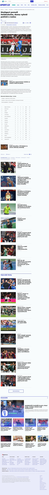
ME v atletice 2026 (19, 462)
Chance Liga (20, 217)
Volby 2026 (3, 458)
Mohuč (28, 157)
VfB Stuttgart (18, 157)
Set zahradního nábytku (27, 469)
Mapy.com (9, 468)
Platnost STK (42, 464)
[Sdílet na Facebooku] (29, 154)
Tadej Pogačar (12, 462)
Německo (11, 80)
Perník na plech (27, 464)
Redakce (41, 475)
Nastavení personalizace (43, 489)
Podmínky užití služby (43, 483)
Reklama (41, 481)
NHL (17, 464)
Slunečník (19, 469)
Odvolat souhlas (42, 488)
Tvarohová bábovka (27, 462)
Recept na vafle (27, 463)
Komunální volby (4, 464)
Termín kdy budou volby (5, 462)
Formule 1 (18, 463)
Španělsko (19, 347)
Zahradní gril (33, 469)
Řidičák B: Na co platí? (43, 462)
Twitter (41, 480)
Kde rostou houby (19, 468)
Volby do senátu (4, 463)
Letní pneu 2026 (42, 458)
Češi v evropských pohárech (31, 468)
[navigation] (1, 1)
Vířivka (36, 469)
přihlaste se (16, 22)
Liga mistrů (19, 162)
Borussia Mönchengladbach (5, 158)
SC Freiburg (13, 158)
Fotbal (9, 157)
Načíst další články (16, 391)
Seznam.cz (46, 1)
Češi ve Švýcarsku (34, 462)
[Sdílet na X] (30, 154)
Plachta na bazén (11, 469)
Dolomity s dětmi (34, 464)
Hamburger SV (23, 157)
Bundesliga (13, 157)
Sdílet (28, 22)
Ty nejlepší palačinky (28, 458)
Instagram (41, 479)
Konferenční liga (20, 306)
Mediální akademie (42, 487)
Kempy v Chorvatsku (35, 458)
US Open (19, 203)
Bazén (7, 469)
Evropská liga (20, 231)
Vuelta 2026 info (12, 458)
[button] (16, 45)
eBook (25, 22)
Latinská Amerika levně (35, 463)
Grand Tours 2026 (12, 464)
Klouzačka (22, 469)
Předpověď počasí (13, 468)
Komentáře (4, 397)
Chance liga (19, 458)
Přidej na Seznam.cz (43, 482)
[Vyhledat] (31, 1)
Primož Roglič (12, 463)
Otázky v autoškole (42, 463)
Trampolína (15, 469)
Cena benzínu (24, 468)
